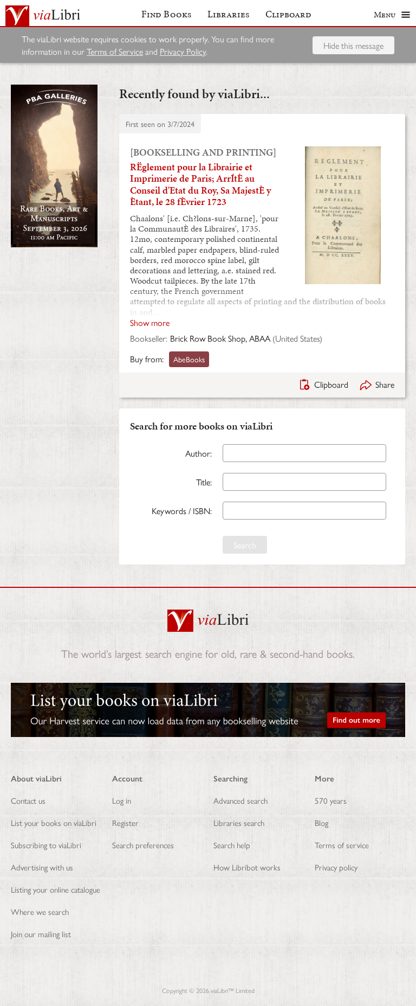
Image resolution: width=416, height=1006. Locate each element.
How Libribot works (247, 867)
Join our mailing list (41, 933)
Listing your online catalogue (55, 889)
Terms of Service (115, 51)
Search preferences (143, 844)
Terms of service (342, 844)
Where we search (40, 911)
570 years (331, 800)
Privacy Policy (183, 51)
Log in (121, 800)
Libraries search (238, 822)
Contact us (28, 800)
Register (125, 822)
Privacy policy (336, 867)
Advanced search (240, 800)
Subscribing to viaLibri (46, 844)
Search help (231, 844)
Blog (321, 822)
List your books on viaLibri (53, 822)
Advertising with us (42, 867)
